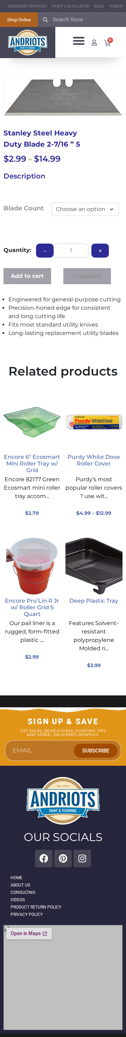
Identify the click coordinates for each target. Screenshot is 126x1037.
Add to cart (27, 276)
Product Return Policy (35, 907)
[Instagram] (82, 858)
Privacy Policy (26, 914)
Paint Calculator (70, 6)
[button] (78, 40)
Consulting (22, 892)
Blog (99, 6)
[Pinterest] (63, 858)
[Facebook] (43, 858)
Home (16, 877)
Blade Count (24, 208)
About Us (20, 885)
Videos (117, 6)
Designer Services (27, 6)
